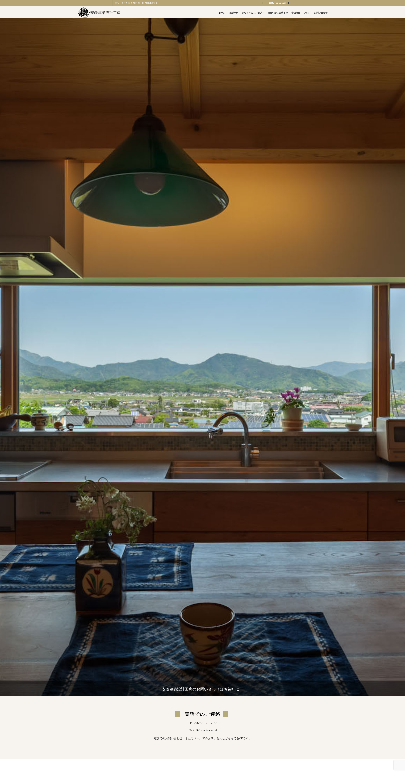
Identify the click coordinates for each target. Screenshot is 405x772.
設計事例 (234, 12)
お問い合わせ (320, 12)
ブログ (307, 12)
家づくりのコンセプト (253, 12)
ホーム (221, 12)
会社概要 (295, 12)
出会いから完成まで (278, 12)
